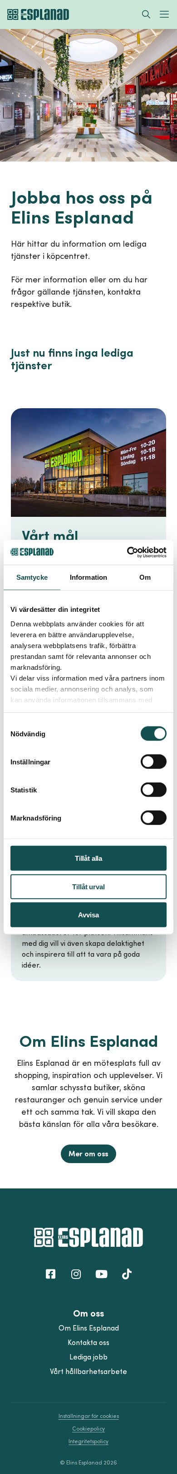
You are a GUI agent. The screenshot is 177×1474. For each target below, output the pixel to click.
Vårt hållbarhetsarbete (88, 1371)
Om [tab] (145, 577)
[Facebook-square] (50, 1273)
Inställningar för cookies (89, 1415)
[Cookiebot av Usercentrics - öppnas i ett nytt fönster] (127, 552)
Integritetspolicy (88, 1441)
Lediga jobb (88, 1356)
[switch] (154, 761)
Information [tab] (88, 577)
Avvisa (88, 915)
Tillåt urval (88, 886)
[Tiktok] (127, 1273)
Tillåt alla (88, 858)
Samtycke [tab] (32, 577)
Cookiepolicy (88, 1428)
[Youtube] (101, 1273)
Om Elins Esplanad (89, 1327)
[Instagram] (76, 1273)
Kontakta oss (88, 1342)
